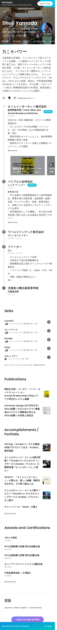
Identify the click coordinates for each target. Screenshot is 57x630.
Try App (48, 626)
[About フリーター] (4, 246)
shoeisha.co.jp (23, 165)
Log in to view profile (27, 619)
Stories (17, 41)
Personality (39, 41)
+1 (25, 98)
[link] (28, 165)
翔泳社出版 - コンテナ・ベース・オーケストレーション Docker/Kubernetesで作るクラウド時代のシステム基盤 (27, 170)
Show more (39, 365)
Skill (27, 41)
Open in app (45, 3)
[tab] (5, 41)
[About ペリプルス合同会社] (4, 181)
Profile (5, 41)
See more (12, 150)
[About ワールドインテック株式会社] (4, 232)
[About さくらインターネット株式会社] (4, 106)
